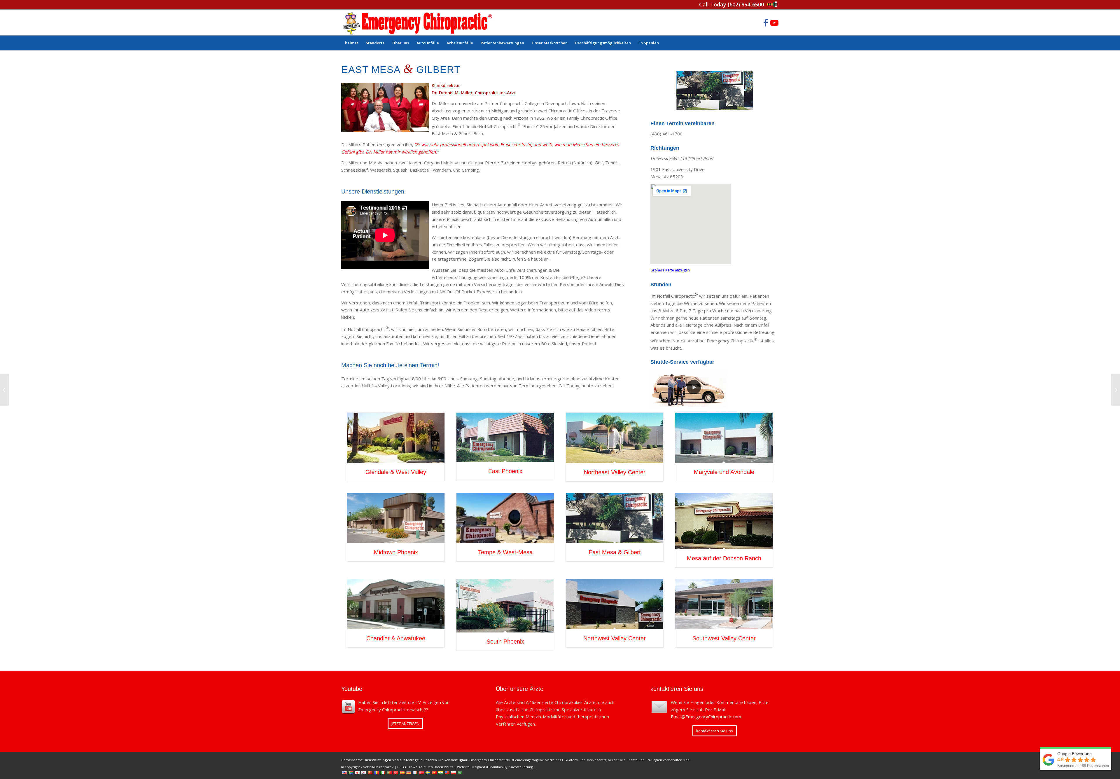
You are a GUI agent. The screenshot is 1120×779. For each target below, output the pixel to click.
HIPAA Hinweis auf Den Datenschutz (425, 767)
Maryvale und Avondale (724, 472)
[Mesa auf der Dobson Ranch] (724, 521)
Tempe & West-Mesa (505, 552)
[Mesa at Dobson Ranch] (1115, 390)
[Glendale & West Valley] (395, 438)
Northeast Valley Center (614, 472)
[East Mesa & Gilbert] (614, 518)
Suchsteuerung (521, 767)
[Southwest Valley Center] (724, 604)
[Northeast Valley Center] (614, 438)
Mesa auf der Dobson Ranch (724, 558)
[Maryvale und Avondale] (724, 438)
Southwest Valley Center (724, 638)
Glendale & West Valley (395, 472)
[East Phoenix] (505, 437)
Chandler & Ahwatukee (395, 638)
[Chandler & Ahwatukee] (395, 604)
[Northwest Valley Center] (614, 604)
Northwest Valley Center (614, 638)
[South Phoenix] (505, 605)
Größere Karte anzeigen (670, 270)
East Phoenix (505, 471)
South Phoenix (505, 641)
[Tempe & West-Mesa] (505, 518)
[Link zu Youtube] (774, 22)
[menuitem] (351, 43)
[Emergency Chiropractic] (417, 22)
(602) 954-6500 (746, 4)
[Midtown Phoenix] (395, 518)
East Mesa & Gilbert (615, 552)
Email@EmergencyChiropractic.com (706, 716)
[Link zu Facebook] (765, 22)
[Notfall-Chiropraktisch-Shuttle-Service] (689, 388)
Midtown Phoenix (396, 552)
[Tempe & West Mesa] (4, 390)
